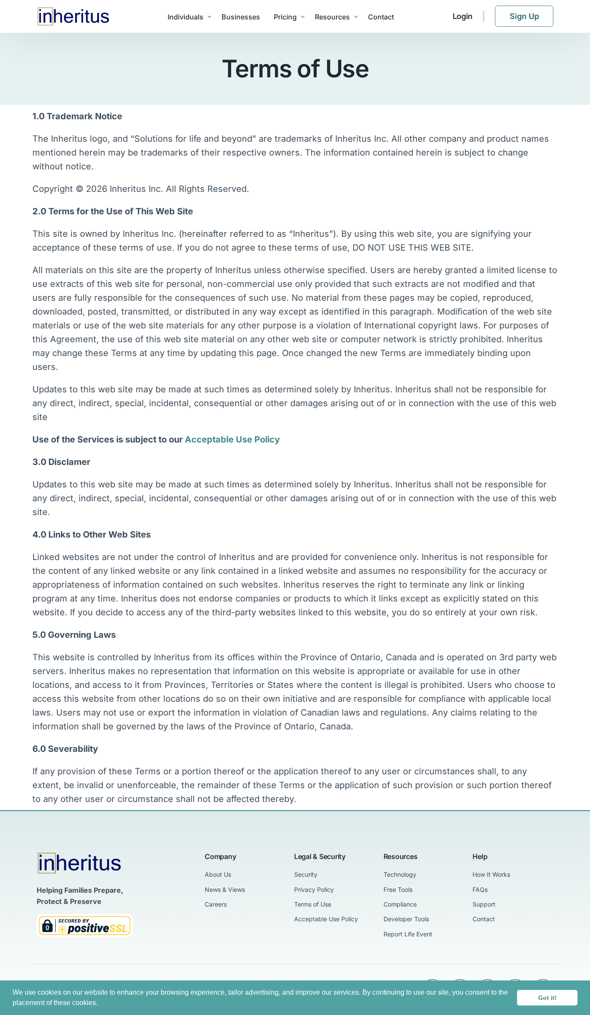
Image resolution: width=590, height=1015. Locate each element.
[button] (100, 1003)
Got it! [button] (547, 997)
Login (463, 16)
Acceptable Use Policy (232, 439)
